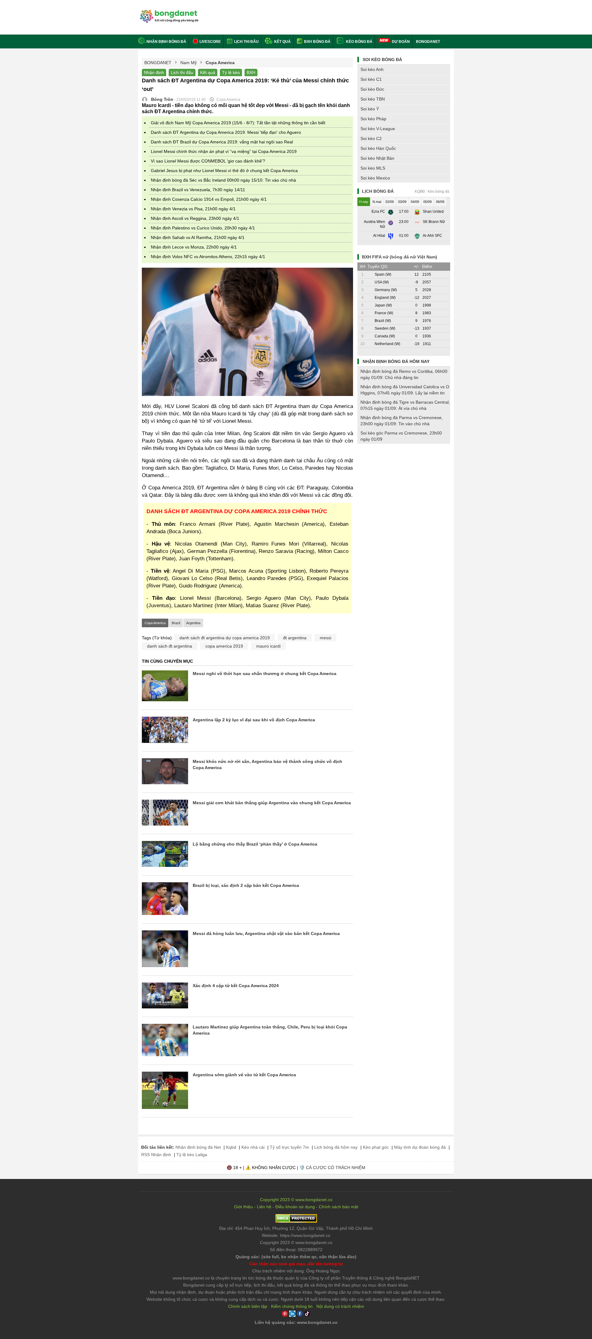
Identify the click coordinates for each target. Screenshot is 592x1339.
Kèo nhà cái (253, 1147)
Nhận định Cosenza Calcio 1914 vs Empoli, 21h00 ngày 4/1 (209, 199)
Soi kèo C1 (371, 79)
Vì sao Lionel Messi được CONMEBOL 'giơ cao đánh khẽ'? (208, 161)
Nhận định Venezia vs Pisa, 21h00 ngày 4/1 (193, 208)
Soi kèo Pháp (373, 118)
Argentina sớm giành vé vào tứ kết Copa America (244, 1074)
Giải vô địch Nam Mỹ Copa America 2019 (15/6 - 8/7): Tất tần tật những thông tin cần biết (238, 122)
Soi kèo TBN (372, 99)
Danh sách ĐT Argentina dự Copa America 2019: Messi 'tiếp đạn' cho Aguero (226, 132)
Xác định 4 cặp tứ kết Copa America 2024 (236, 985)
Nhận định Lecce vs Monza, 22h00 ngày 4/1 (194, 247)
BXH (251, 72)
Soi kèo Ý (369, 108)
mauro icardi (268, 646)
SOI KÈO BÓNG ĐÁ (382, 59)
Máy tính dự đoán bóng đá (420, 1147)
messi (325, 637)
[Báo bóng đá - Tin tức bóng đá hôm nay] (168, 12)
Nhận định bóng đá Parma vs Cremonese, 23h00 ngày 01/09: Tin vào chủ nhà (401, 420)
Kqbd (231, 1147)
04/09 (415, 202)
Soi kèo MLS (372, 168)
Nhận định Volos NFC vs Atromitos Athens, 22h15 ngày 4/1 (208, 256)
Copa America (155, 623)
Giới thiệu (243, 1206)
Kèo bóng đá (358, 41)
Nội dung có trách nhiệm (340, 1306)
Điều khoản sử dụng (295, 1206)
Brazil (176, 623)
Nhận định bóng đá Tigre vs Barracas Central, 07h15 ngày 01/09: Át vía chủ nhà (405, 405)
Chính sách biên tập (247, 1306)
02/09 (389, 202)
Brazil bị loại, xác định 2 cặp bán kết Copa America (246, 885)
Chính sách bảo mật (338, 1206)
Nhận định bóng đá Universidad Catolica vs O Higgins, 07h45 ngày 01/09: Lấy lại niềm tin (404, 389)
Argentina (193, 623)
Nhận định (154, 72)
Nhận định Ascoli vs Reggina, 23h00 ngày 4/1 (195, 218)
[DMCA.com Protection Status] (296, 1221)
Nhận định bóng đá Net (198, 1147)
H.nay (363, 202)
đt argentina (294, 637)
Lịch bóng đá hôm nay (336, 1147)
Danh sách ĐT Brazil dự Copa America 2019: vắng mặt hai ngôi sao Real (222, 141)
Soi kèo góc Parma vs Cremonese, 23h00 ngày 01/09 (401, 436)
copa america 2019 (224, 646)
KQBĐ (420, 191)
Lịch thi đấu (246, 41)
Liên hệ (264, 1206)
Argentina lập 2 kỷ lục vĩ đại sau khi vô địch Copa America (254, 719)
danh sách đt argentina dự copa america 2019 (224, 637)
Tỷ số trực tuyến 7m (289, 1147)
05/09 (427, 202)
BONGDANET (428, 41)
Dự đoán (401, 41)
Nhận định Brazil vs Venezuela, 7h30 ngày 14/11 (198, 189)
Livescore (210, 41)
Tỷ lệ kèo (231, 72)
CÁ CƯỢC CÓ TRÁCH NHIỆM (335, 1167)
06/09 (440, 202)
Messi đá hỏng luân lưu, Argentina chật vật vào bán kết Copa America (266, 933)
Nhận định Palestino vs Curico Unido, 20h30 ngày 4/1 (203, 227)
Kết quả (282, 41)
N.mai (376, 202)
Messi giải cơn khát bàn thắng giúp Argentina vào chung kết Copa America (272, 802)
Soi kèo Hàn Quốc (378, 148)
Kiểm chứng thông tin (292, 1306)
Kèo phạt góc (376, 1147)
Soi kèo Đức (372, 89)
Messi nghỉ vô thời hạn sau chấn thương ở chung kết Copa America (264, 673)
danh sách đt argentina (169, 646)
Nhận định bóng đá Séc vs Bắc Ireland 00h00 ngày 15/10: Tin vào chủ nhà (223, 180)
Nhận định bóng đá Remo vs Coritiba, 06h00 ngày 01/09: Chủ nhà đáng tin (403, 374)
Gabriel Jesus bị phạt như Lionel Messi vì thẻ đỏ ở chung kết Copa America (224, 170)
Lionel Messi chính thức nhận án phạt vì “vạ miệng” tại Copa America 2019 (224, 151)
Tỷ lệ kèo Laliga (191, 1154)
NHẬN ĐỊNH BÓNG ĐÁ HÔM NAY (396, 361)
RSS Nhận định (156, 1154)
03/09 (402, 202)
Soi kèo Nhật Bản (377, 158)
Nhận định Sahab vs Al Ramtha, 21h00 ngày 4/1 (198, 237)
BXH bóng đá (317, 41)
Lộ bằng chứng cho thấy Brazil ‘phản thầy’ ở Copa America (255, 844)
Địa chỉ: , (296, 1228)
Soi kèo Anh (372, 69)
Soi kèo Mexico (375, 177)
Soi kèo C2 (371, 138)
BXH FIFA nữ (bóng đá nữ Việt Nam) (399, 256)
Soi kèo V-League (377, 128)
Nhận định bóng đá (166, 41)
